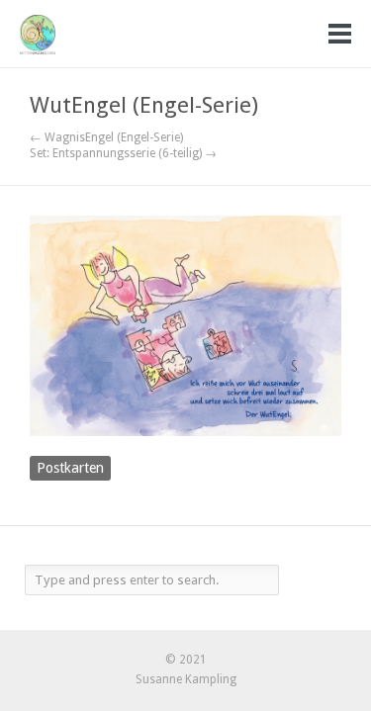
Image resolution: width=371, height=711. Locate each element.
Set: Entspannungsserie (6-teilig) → (123, 153)
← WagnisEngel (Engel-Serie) (106, 137)
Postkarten (70, 468)
